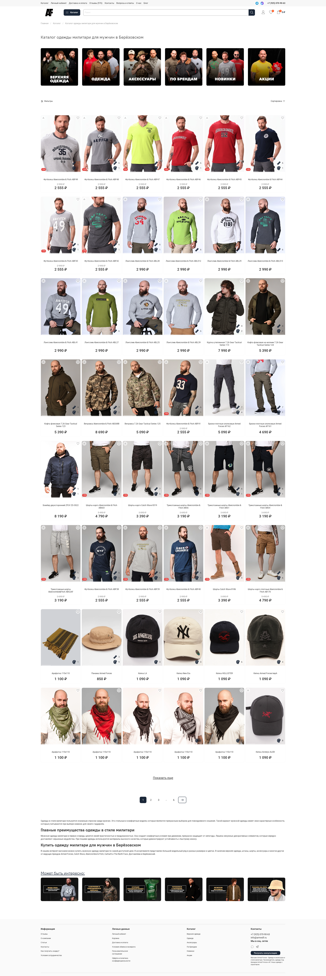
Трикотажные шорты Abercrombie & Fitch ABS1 (224, 506)
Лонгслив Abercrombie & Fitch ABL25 (142, 342)
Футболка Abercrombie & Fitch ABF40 (183, 589)
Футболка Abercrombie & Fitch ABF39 (142, 589)
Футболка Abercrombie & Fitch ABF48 (101, 179)
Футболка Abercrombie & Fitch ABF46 (183, 179)
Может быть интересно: (63, 873)
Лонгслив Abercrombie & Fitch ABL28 (142, 261)
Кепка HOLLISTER (224, 673)
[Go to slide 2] (60, 170)
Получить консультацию (265, 953)
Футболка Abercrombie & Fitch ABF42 (101, 261)
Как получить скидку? (50, 951)
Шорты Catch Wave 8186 (224, 589)
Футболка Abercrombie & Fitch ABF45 (224, 179)
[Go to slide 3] (73, 170)
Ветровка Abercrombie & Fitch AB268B (101, 424)
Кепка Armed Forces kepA (265, 673)
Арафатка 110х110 (61, 673)
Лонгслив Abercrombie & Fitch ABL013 (265, 261)
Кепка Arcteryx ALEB (265, 752)
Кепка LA (142, 673)
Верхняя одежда (193, 934)
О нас (138, 3)
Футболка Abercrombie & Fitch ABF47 (142, 179)
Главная (45, 23)
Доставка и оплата (78, 3)
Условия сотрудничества (51, 955)
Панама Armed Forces (101, 673)
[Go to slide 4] (116, 170)
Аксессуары (192, 942)
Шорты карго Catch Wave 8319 (142, 505)
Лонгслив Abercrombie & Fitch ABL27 (102, 342)
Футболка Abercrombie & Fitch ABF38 (101, 589)
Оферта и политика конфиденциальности (121, 959)
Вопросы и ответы (125, 3)
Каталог (45, 3)
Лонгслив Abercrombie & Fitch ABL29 (224, 261)
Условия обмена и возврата (123, 947)
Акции (189, 955)
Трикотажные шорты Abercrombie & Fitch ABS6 (183, 506)
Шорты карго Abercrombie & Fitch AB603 (101, 506)
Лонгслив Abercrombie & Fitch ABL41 (61, 342)
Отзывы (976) (95, 3)
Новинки (190, 951)
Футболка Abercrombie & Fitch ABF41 (183, 424)
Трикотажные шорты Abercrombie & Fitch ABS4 (265, 506)
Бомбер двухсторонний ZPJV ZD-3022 (61, 505)
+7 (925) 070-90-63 (260, 934)
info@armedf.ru (259, 937)
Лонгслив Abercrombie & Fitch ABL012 (183, 261)
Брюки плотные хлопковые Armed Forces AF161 (265, 425)
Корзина (115, 938)
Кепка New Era (183, 673)
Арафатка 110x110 (61, 752)
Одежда (190, 938)
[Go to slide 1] (48, 170)
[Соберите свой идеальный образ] (43, 118)
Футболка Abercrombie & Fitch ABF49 (61, 179)
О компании (46, 938)
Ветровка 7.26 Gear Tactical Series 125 (142, 424)
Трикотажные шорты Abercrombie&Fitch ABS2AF (60, 590)
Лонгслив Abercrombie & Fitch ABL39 (183, 342)
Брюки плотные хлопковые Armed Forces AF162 (224, 425)
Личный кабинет (59, 3)
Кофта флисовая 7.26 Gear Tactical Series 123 (60, 425)
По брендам (192, 947)
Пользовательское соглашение (120, 952)
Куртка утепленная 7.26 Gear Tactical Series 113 (224, 343)
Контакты (109, 3)
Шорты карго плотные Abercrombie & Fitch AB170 (265, 590)
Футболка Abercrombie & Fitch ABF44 (265, 179)
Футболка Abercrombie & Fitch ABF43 (61, 261)
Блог (146, 3)
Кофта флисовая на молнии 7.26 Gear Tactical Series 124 (265, 343)
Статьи (44, 942)
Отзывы (44, 934)
